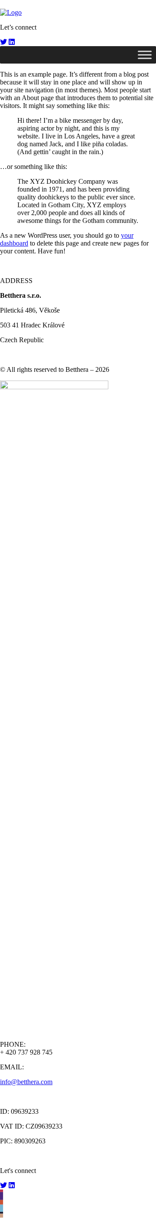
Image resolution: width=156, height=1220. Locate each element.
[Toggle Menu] (145, 55)
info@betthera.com (26, 1081)
